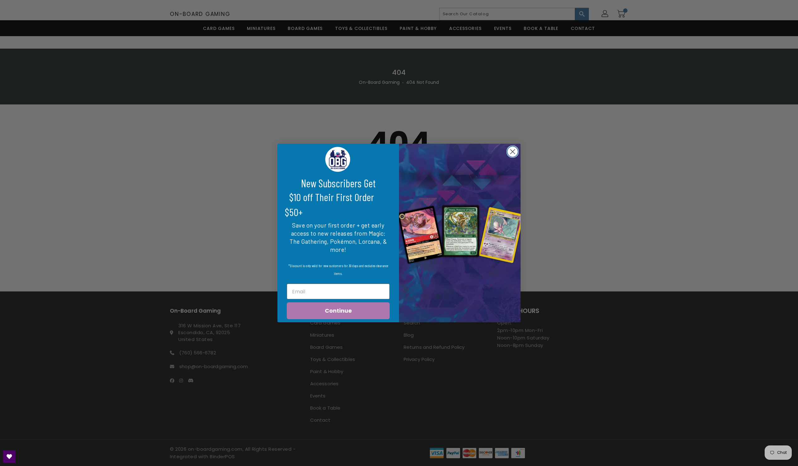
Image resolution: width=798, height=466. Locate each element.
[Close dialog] (512, 151)
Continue (338, 311)
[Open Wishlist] (9, 456)
